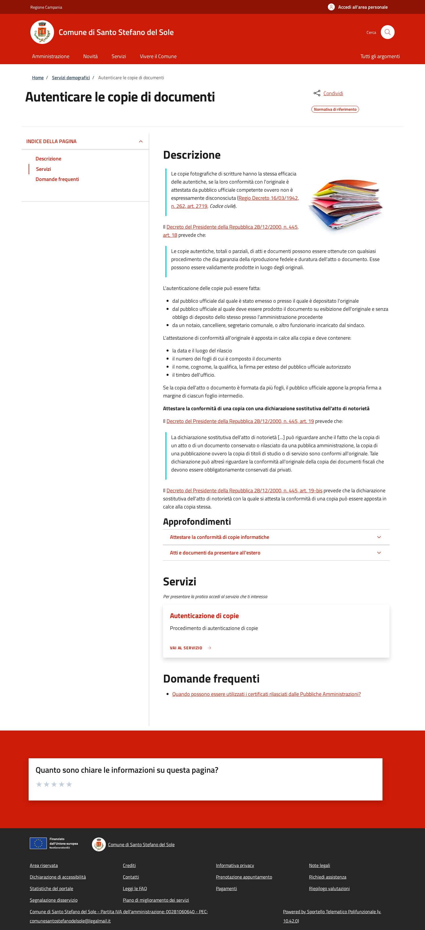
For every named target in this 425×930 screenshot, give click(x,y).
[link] (192, 648)
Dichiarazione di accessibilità (58, 876)
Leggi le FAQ (135, 888)
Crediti (129, 865)
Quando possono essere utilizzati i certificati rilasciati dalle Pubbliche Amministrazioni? (266, 694)
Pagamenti (226, 888)
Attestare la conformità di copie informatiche (219, 537)
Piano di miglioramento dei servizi (156, 899)
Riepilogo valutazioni (329, 888)
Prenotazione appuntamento (244, 876)
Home (38, 77)
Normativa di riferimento (335, 108)
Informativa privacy (235, 865)
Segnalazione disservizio (53, 899)
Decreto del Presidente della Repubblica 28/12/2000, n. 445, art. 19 (240, 421)
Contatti (131, 876)
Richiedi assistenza (327, 876)
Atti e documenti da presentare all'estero (215, 552)
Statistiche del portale (51, 888)
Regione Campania (46, 7)
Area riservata (44, 865)
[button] (358, 7)
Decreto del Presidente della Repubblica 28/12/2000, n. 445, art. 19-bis (244, 490)
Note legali (319, 865)
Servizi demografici (71, 77)
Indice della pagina (51, 141)
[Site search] (388, 32)
